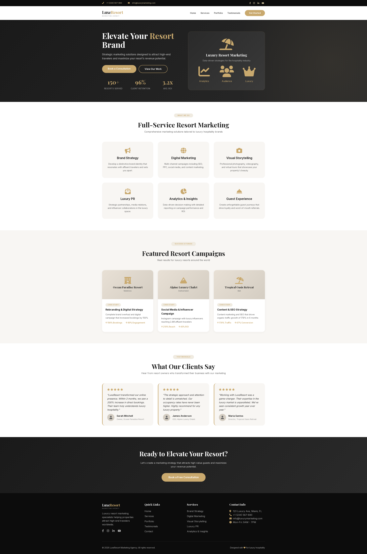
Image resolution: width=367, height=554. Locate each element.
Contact (149, 531)
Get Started (255, 13)
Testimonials (233, 13)
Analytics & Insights (197, 531)
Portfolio (218, 13)
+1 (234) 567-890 (114, 3)
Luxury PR (193, 526)
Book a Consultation (119, 68)
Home (193, 13)
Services (205, 13)
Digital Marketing (196, 516)
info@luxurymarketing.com (143, 3)
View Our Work (153, 68)
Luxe (112, 13)
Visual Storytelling (196, 521)
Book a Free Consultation (183, 477)
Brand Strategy (195, 511)
